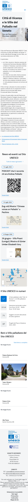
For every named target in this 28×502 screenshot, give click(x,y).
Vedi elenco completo (20, 342)
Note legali (14, 494)
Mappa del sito (15, 500)
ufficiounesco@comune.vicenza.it (15, 473)
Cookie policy (14, 498)
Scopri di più (5, 195)
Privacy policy (14, 496)
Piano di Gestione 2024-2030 (10, 144)
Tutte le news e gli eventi (14, 161)
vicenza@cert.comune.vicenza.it (15, 471)
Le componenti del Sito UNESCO (10, 136)
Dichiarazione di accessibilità (14, 492)
